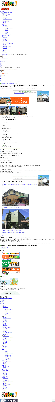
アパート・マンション (8, 358)
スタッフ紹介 (5, 40)
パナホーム (4, 18)
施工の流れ (4, 343)
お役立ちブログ (5, 50)
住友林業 (6, 33)
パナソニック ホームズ (8, 31)
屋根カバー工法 (5, 325)
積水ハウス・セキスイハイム (7, 14)
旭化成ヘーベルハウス (8, 355)
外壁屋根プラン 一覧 (6, 21)
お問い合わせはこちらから (4, 247)
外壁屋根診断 (5, 48)
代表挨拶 (4, 362)
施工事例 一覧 (5, 25)
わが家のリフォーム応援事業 (7, 46)
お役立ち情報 (3, 41)
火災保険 (4, 44)
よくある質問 (5, 49)
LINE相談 (4, 347)
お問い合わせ (3, 51)
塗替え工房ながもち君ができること (8, 43)
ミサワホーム (6, 30)
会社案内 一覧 (5, 37)
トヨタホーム (6, 29)
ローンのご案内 (5, 47)
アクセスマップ (5, 39)
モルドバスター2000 (6, 42)
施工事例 (3, 24)
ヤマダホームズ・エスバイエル (7, 19)
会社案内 (3, 36)
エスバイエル (6, 32)
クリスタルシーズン (6, 336)
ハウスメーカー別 (5, 26)
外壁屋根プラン (4, 365)
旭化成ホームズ (5, 17)
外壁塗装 (4, 22)
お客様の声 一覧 (5, 334)
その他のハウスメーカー (8, 359)
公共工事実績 (5, 383)
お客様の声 (3, 377)
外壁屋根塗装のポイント (5, 13)
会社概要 (4, 319)
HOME (3, 348)
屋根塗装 (4, 324)
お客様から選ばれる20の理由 (6, 35)
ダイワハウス (5, 15)
